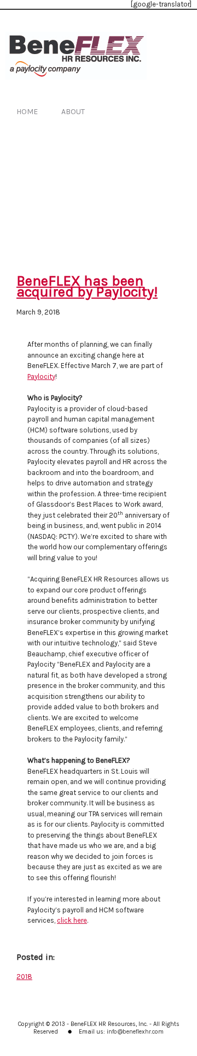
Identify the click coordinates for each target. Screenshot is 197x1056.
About (73, 111)
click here (72, 920)
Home (27, 111)
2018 (24, 976)
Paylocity (41, 376)
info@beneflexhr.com (135, 1031)
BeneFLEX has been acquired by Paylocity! (87, 286)
